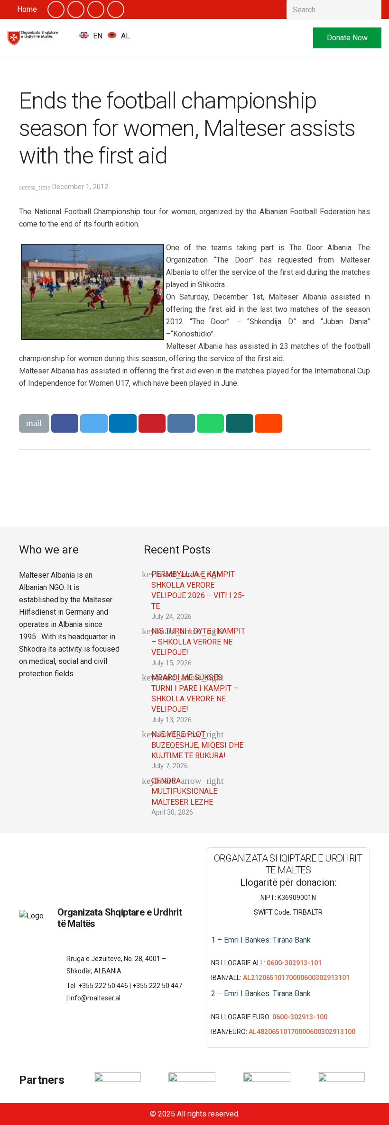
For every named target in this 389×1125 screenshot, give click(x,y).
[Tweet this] (94, 423)
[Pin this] (152, 423)
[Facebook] (56, 9)
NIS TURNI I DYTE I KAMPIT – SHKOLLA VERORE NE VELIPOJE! (198, 641)
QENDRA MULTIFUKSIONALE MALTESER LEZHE (184, 791)
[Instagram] (115, 9)
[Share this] (65, 423)
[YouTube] (95, 9)
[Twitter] (75, 9)
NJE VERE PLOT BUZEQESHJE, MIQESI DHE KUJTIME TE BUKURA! (197, 745)
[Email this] (34, 423)
